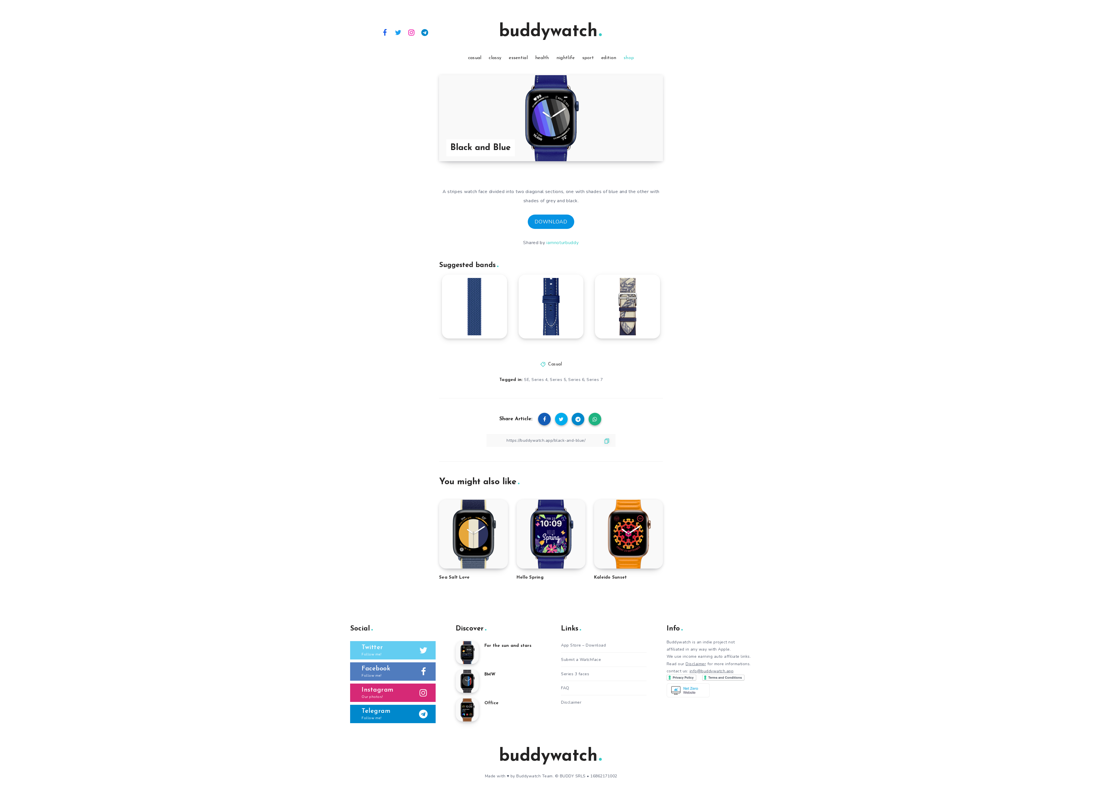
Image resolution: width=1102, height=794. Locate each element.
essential (518, 58)
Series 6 (576, 379)
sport (588, 58)
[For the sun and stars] (467, 652)
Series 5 (558, 379)
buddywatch (548, 31)
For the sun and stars (507, 646)
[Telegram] (425, 32)
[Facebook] (384, 32)
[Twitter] (398, 32)
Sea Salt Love (454, 577)
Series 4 (539, 379)
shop (629, 58)
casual (475, 58)
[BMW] (467, 681)
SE (526, 379)
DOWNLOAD (551, 221)
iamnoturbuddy (562, 243)
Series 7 (595, 379)
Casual (555, 364)
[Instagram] (411, 32)
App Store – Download (583, 645)
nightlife (565, 58)
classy (495, 58)
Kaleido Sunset (610, 577)
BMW (490, 674)
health (542, 58)
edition (608, 58)
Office (491, 703)
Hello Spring (530, 577)
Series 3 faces (575, 674)
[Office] (467, 709)
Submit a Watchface (581, 659)
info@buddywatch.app (712, 671)
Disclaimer (571, 702)
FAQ (565, 688)
